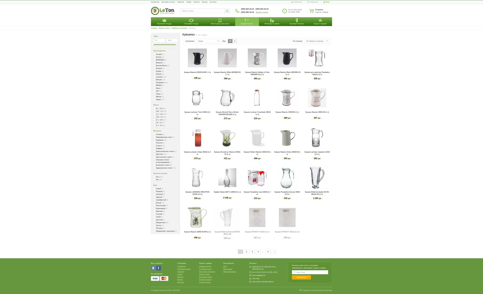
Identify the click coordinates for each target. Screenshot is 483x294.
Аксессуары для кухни (207, 272)
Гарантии (180, 2)
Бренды (205, 2)
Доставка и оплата (168, 2)
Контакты (213, 2)
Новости (197, 2)
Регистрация (227, 269)
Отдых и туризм (204, 282)
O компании (155, 2)
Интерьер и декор (205, 277)
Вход (225, 266)
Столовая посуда (205, 269)
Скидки (188, 2)
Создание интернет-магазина (313, 290)
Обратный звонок (229, 271)
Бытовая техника (205, 280)
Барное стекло (204, 274)
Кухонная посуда (205, 266)
